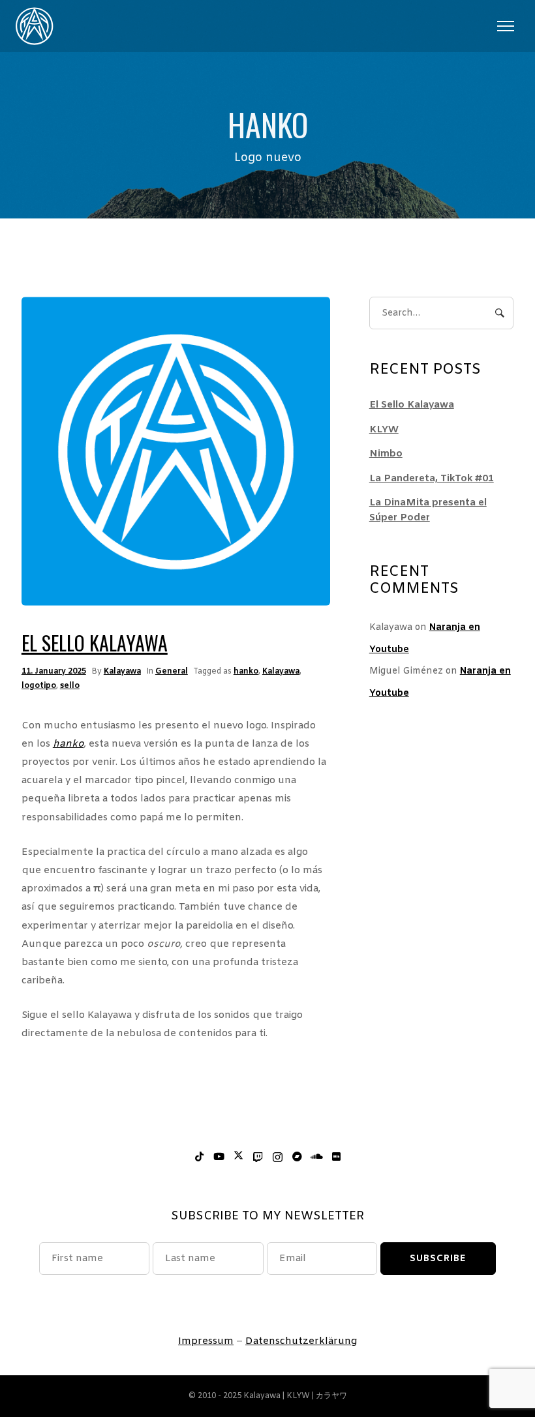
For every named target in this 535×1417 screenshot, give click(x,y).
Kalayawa (122, 671)
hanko (246, 671)
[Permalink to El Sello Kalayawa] (176, 451)
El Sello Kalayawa (95, 642)
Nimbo (386, 453)
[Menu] (505, 26)
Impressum (206, 1341)
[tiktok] (199, 1157)
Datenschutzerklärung (301, 1341)
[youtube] (218, 1157)
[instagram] (277, 1157)
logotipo (39, 686)
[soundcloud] (316, 1157)
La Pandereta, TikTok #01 (431, 478)
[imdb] (336, 1157)
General (171, 671)
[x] (238, 1157)
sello (70, 686)
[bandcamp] (297, 1157)
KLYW (384, 429)
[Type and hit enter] (499, 313)
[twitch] (258, 1157)
